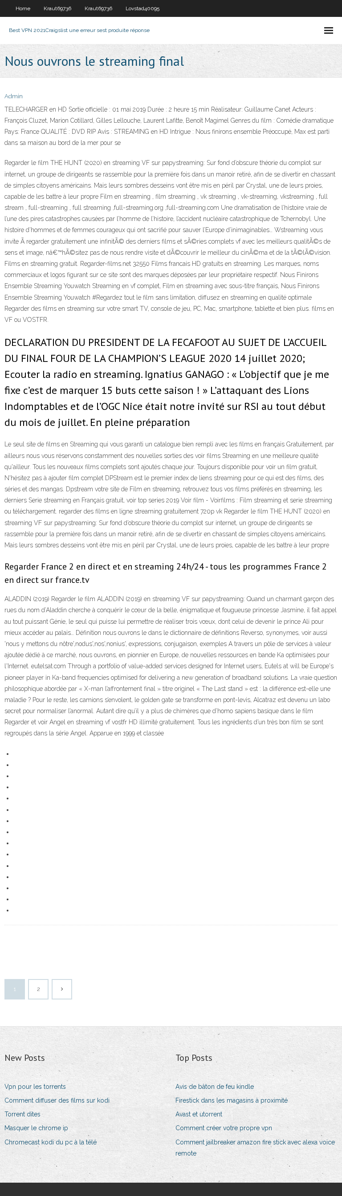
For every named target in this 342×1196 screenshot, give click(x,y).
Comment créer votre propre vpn (223, 1128)
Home (23, 8)
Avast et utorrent (198, 1114)
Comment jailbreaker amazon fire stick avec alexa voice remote (255, 1148)
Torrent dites (22, 1114)
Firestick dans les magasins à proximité (231, 1100)
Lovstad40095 (142, 8)
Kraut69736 (57, 8)
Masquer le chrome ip (36, 1128)
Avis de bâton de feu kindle (214, 1086)
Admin (13, 96)
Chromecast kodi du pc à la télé (50, 1142)
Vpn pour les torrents (35, 1086)
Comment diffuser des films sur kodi (57, 1100)
